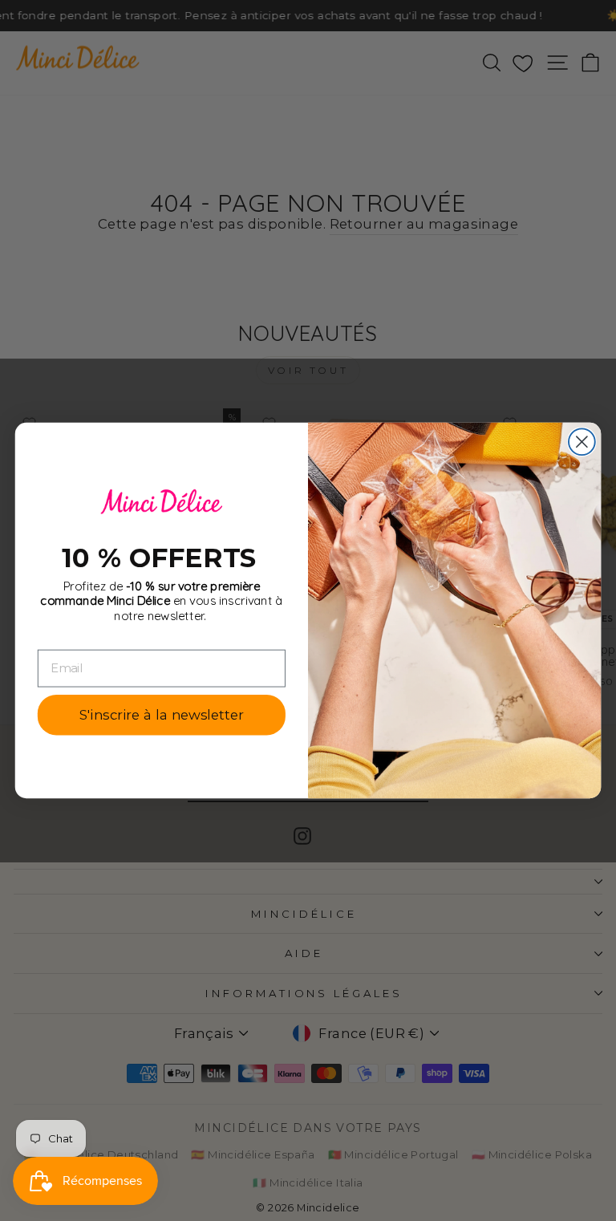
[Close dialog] (582, 441)
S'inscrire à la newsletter (161, 715)
